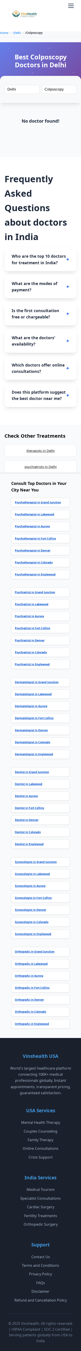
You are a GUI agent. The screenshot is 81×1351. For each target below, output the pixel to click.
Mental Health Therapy (40, 1122)
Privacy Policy (40, 1274)
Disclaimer (41, 1291)
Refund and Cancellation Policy (40, 1300)
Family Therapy (40, 1139)
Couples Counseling (40, 1131)
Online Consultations (40, 1148)
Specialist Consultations (40, 1198)
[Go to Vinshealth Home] (24, 16)
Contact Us (40, 1256)
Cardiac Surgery (40, 1206)
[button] (71, 6)
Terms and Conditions (40, 1265)
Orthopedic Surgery (41, 1224)
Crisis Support (41, 1157)
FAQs (40, 1282)
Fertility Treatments (40, 1215)
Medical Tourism (41, 1189)
